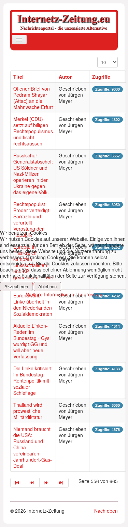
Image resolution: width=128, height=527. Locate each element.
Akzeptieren (16, 286)
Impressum (90, 294)
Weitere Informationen (50, 294)
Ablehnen (47, 286)
